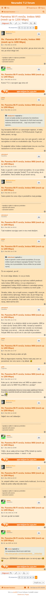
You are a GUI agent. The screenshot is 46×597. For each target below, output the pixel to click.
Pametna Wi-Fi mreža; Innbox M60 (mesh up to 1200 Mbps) (20, 18)
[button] (19, 27)
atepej (8, 67)
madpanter (11, 115)
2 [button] (24, 28)
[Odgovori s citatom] (39, 34)
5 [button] (33, 28)
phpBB (15, 592)
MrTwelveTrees (10, 32)
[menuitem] (6, 7)
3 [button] (27, 28)
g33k (2, 367)
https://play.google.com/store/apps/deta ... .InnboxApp (23, 553)
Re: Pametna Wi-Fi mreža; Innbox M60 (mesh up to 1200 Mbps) (20, 40)
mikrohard (4, 154)
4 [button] (30, 28)
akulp (3, 97)
